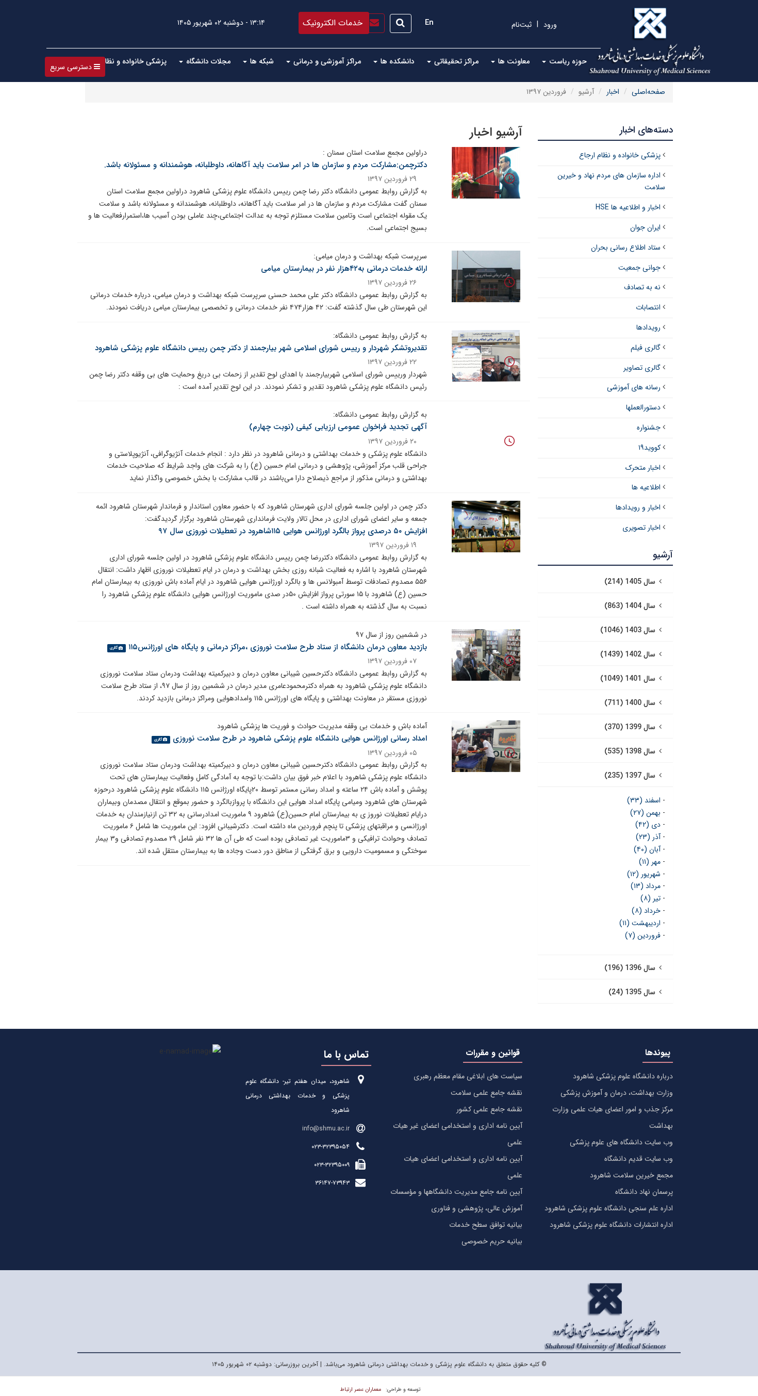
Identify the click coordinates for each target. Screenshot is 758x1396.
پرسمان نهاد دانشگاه (644, 1191)
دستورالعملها (643, 407)
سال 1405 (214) (629, 581)
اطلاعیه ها (646, 487)
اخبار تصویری (641, 527)
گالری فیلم (646, 347)
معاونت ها (513, 61)
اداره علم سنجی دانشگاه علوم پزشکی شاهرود (609, 1208)
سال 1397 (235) (629, 775)
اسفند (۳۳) (644, 800)
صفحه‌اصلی (648, 91)
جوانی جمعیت (639, 267)
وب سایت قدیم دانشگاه (638, 1158)
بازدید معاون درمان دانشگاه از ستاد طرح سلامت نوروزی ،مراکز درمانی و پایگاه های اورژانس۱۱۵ (277, 647)
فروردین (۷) (643, 935)
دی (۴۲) (648, 824)
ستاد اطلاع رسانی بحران (626, 247)
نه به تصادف (642, 287)
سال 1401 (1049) (627, 678)
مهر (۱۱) (650, 861)
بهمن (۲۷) (645, 812)
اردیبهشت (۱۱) (640, 923)
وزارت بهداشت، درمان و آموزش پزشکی (617, 1092)
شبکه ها (261, 61)
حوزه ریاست (567, 61)
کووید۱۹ (649, 447)
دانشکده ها (396, 61)
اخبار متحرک (643, 467)
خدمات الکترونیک (332, 23)
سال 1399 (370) (629, 727)
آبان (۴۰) (647, 849)
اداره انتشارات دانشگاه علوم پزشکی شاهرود (611, 1224)
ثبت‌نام (522, 24)
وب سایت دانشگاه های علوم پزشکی (621, 1142)
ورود (550, 24)
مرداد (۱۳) (646, 886)
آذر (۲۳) (648, 837)
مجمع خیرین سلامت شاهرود (631, 1175)
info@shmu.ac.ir (326, 1129)
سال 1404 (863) (629, 606)
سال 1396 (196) (629, 968)
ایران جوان (645, 227)
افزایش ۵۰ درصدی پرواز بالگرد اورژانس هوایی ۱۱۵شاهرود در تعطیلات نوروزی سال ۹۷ (292, 531)
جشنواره (649, 427)
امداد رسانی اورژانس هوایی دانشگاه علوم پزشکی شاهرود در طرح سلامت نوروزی (300, 738)
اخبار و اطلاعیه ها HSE (628, 207)
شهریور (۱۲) (644, 874)
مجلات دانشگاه (207, 61)
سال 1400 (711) (629, 703)
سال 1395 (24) (631, 992)
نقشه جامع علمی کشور (489, 1109)
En (429, 23)
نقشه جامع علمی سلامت (486, 1092)
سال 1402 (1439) (627, 654)
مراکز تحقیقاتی (455, 61)
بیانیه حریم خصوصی (492, 1241)
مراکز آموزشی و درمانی (326, 61)
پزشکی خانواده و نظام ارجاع (124, 61)
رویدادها (648, 327)
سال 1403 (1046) (627, 630)
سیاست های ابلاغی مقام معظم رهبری (468, 1076)
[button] (75, 67)
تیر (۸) (650, 898)
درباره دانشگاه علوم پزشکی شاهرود (623, 1076)
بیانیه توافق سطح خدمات (485, 1224)
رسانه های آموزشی (634, 387)
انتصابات (648, 307)
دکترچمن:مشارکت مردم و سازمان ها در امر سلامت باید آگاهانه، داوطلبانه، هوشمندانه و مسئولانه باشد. (265, 165)
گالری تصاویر (642, 367)
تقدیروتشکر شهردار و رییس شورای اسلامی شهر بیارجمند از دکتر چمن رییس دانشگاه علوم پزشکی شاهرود (261, 348)
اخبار (612, 91)
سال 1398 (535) (629, 751)
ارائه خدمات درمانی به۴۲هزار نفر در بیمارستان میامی (344, 268)
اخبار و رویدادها (638, 507)
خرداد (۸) (646, 910)
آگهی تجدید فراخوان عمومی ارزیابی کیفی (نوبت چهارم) (338, 427)
